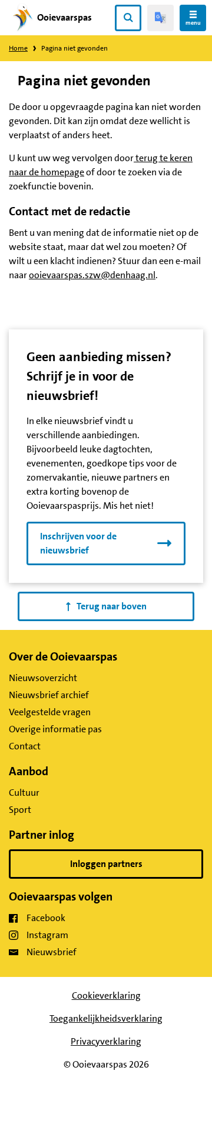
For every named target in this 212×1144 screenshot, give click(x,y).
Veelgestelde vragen (50, 712)
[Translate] (160, 18)
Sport (20, 809)
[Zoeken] (128, 18)
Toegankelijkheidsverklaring (106, 1018)
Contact (25, 746)
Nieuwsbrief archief (49, 695)
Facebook (45, 918)
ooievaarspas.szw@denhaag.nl (92, 275)
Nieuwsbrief (51, 952)
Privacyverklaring (106, 1041)
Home (18, 48)
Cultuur (24, 792)
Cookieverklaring (106, 995)
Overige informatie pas (55, 729)
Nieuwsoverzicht (43, 678)
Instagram (47, 935)
